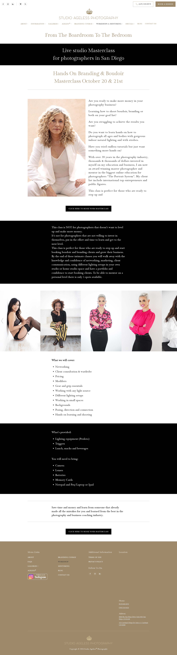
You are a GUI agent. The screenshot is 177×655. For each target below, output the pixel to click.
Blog (139, 24)
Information (37, 24)
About (24, 24)
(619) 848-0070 (124, 604)
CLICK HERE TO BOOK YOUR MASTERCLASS (88, 209)
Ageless (66, 24)
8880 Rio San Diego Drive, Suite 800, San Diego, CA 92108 (132, 618)
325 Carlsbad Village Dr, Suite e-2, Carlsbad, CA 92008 (133, 624)
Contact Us (150, 24)
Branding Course (83, 24)
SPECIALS (129, 24)
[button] (2, 321)
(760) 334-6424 (124, 608)
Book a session (165, 4)
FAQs (30, 562)
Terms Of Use (94, 557)
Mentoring (64, 566)
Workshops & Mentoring (108, 24)
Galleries (53, 24)
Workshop (63, 562)
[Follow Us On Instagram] (37, 579)
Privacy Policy (95, 562)
